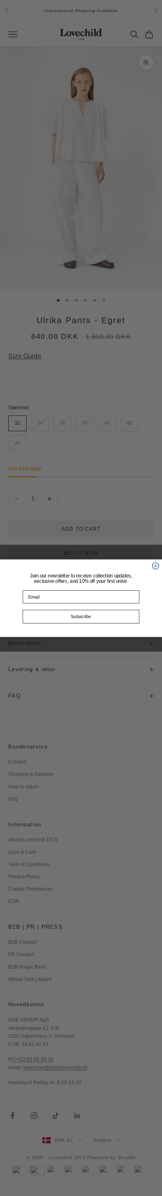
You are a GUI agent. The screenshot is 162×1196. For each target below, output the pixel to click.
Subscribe (81, 616)
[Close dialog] (155, 566)
